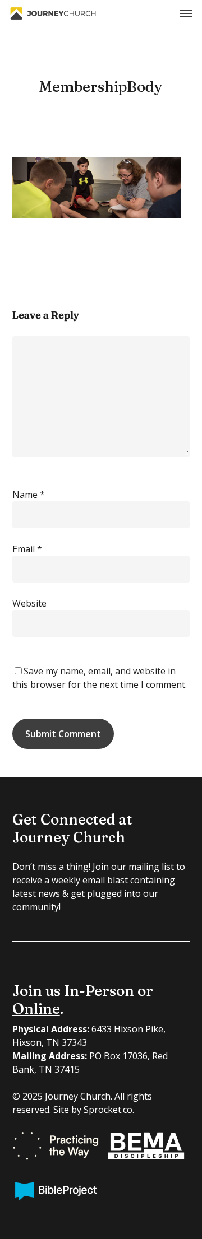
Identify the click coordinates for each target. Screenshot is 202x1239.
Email (27, 549)
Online (36, 1009)
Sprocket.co (108, 1109)
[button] (186, 13)
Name (28, 494)
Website (29, 603)
